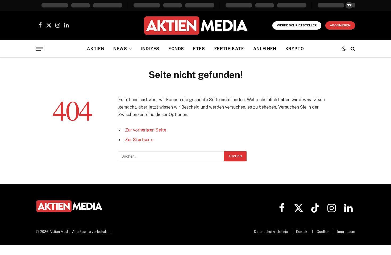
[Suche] (352, 49)
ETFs (199, 48)
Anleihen (264, 48)
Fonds (176, 48)
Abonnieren (340, 25)
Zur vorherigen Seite (145, 130)
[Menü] (39, 49)
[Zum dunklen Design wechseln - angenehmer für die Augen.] (343, 48)
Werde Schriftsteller (297, 25)
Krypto (294, 48)
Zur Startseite (139, 139)
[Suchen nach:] (171, 156)
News (120, 48)
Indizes (150, 48)
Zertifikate (229, 48)
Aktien (95, 48)
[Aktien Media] (195, 25)
